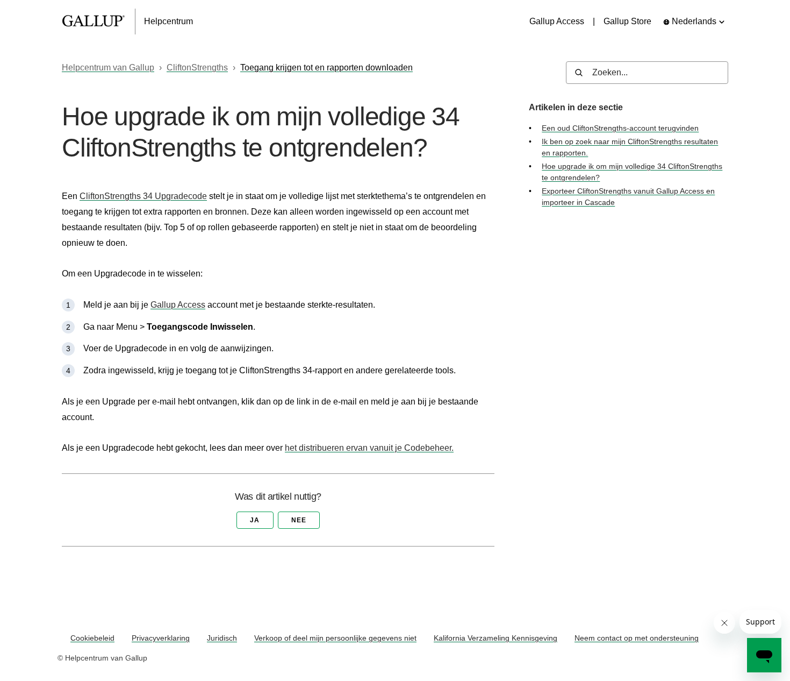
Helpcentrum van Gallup (108, 67)
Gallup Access (556, 21)
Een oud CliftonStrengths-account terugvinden (620, 128)
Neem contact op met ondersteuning (636, 638)
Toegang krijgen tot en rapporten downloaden (326, 67)
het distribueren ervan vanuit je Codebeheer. (369, 447)
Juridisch (222, 638)
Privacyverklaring (161, 638)
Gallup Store (627, 21)
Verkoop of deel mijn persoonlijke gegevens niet (335, 638)
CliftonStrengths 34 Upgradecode (143, 196)
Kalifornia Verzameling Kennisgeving (495, 638)
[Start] (98, 21)
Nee (299, 520)
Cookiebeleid (92, 638)
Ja (255, 520)
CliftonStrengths (197, 67)
